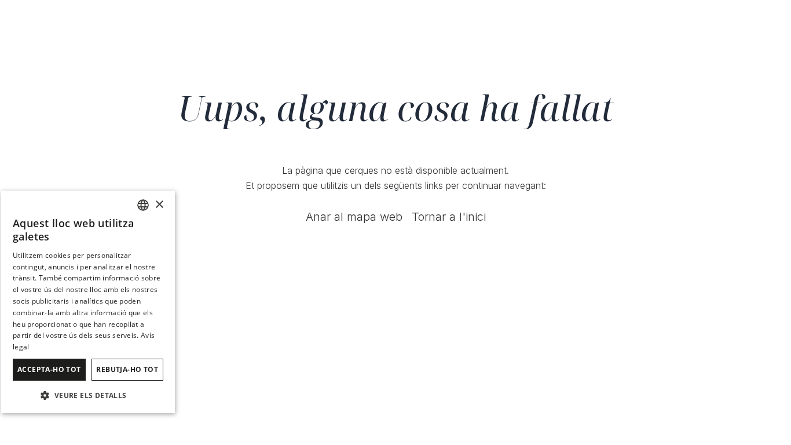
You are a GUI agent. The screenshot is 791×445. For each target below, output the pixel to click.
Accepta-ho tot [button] (49, 369)
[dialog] (88, 302)
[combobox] (143, 205)
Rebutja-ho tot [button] (127, 369)
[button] (88, 395)
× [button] (159, 204)
